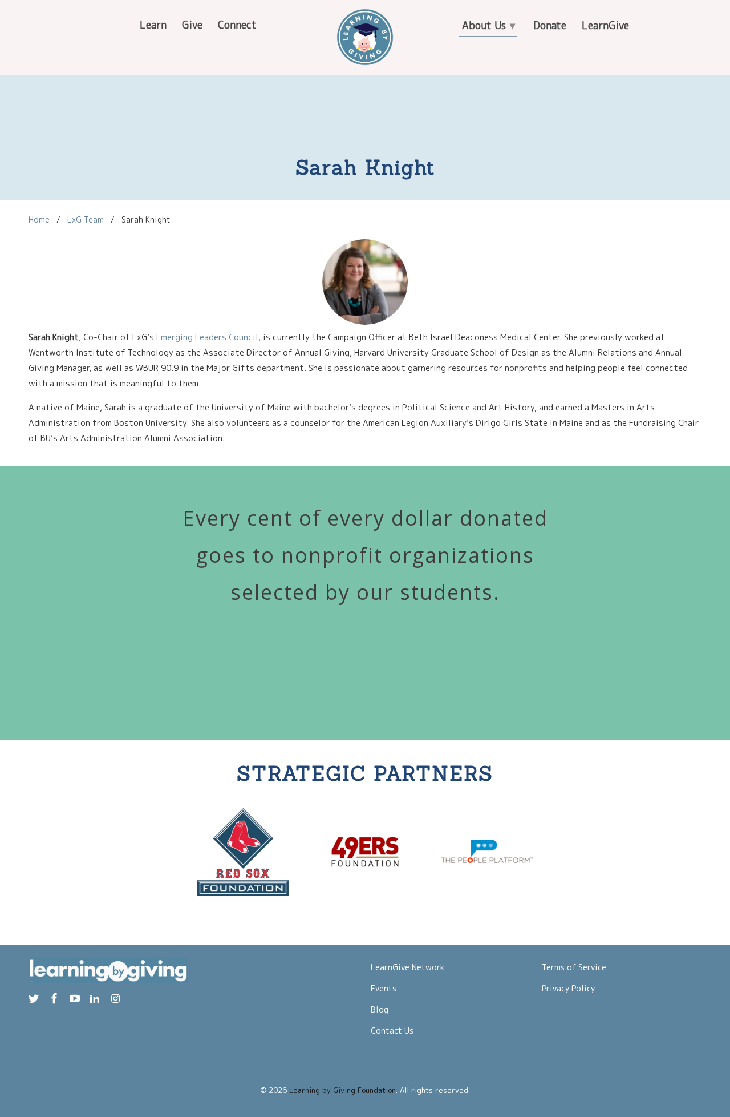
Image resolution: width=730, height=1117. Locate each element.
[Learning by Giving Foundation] (365, 37)
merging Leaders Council (209, 337)
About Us (488, 25)
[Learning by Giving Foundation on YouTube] (76, 998)
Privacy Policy (568, 988)
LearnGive (605, 25)
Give (192, 25)
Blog (379, 1009)
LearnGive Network (407, 967)
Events (383, 988)
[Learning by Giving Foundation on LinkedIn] (96, 998)
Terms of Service (574, 967)
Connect (237, 25)
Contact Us (392, 1030)
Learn (153, 25)
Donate (549, 25)
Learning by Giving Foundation (342, 1090)
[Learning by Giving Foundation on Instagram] (116, 998)
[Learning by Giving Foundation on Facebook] (55, 998)
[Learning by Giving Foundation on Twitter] (35, 998)
